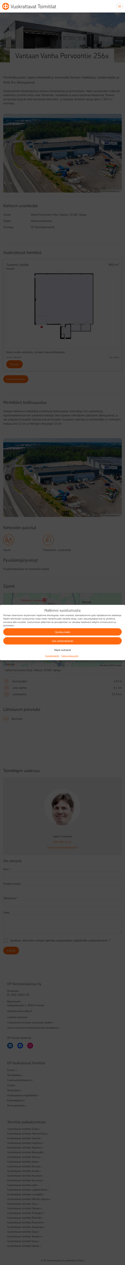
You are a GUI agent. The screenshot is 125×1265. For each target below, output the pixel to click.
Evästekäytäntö (52, 655)
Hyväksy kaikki (62, 631)
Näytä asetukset (62, 649)
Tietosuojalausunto (69, 655)
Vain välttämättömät (62, 640)
